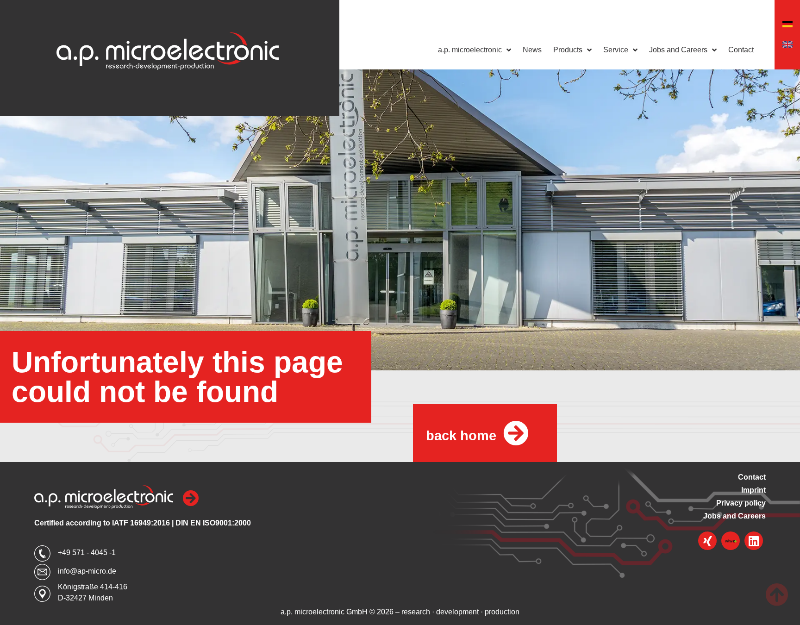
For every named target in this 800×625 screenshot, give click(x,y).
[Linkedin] (753, 540)
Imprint (753, 490)
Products (567, 50)
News (532, 50)
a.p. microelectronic (470, 50)
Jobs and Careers (678, 50)
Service (615, 50)
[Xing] (707, 540)
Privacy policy (741, 503)
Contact (741, 50)
